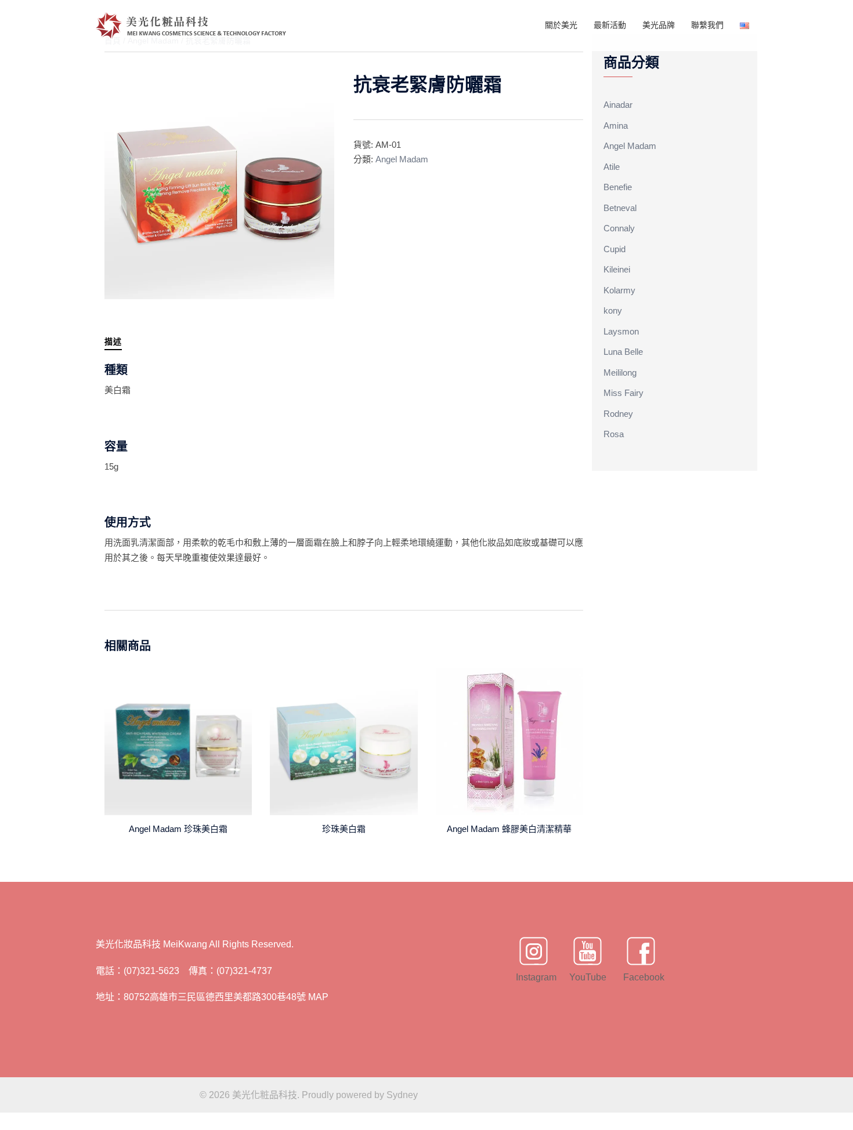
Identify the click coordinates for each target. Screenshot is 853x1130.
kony (612, 310)
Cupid (614, 249)
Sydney (402, 1095)
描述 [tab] (113, 341)
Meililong (620, 372)
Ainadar (617, 105)
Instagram (534, 977)
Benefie (617, 187)
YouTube (587, 977)
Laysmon (621, 331)
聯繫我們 (707, 25)
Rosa (613, 434)
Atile (611, 167)
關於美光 (561, 25)
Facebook (641, 977)
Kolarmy (619, 290)
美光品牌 (658, 25)
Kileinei (616, 269)
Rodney (618, 414)
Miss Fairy (623, 393)
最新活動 (610, 25)
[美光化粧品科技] (191, 25)
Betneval (620, 208)
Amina (615, 125)
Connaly (619, 228)
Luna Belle (623, 352)
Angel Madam (401, 159)
